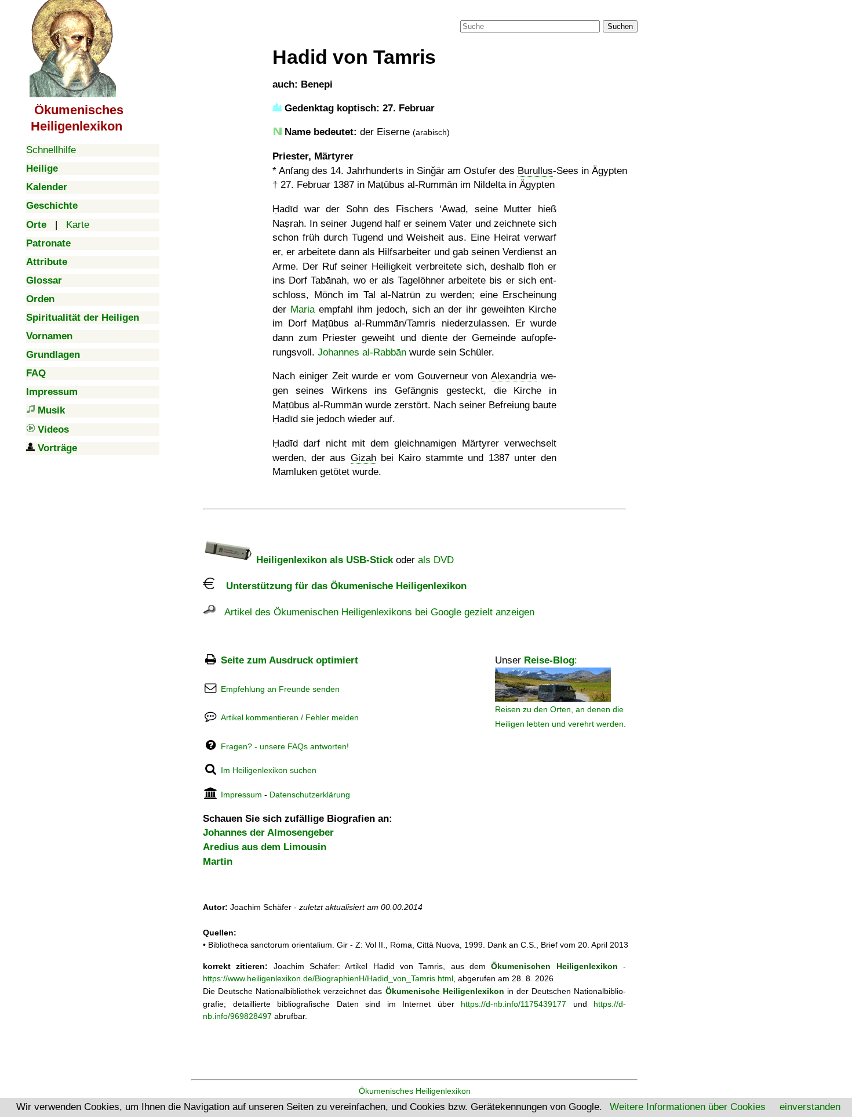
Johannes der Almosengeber (268, 832)
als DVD (436, 559)
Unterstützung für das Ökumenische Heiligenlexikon (340, 586)
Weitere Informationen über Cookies (688, 1106)
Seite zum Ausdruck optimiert (289, 660)
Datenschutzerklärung (310, 794)
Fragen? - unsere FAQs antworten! (285, 746)
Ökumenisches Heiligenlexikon (415, 1091)
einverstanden (810, 1106)
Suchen (620, 26)
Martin (217, 861)
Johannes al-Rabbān (362, 352)
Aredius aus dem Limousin (264, 847)
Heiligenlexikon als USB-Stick (323, 559)
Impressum (241, 794)
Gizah (363, 457)
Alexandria (514, 376)
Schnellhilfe (51, 149)
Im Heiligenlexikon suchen (268, 770)
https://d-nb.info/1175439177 (513, 1004)
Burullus (535, 170)
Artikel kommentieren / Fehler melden (290, 717)
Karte (77, 224)
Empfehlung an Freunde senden (280, 689)
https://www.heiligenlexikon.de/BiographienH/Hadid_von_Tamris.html (328, 978)
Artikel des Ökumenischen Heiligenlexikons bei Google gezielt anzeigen (375, 612)
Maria (302, 309)
